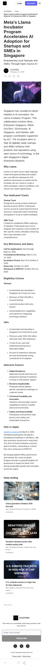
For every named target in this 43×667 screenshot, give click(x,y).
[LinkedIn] (21, 646)
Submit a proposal (11, 432)
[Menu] (39, 3)
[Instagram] (27, 646)
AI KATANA (7, 11)
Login (19, 3)
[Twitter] (15, 646)
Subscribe (31, 3)
